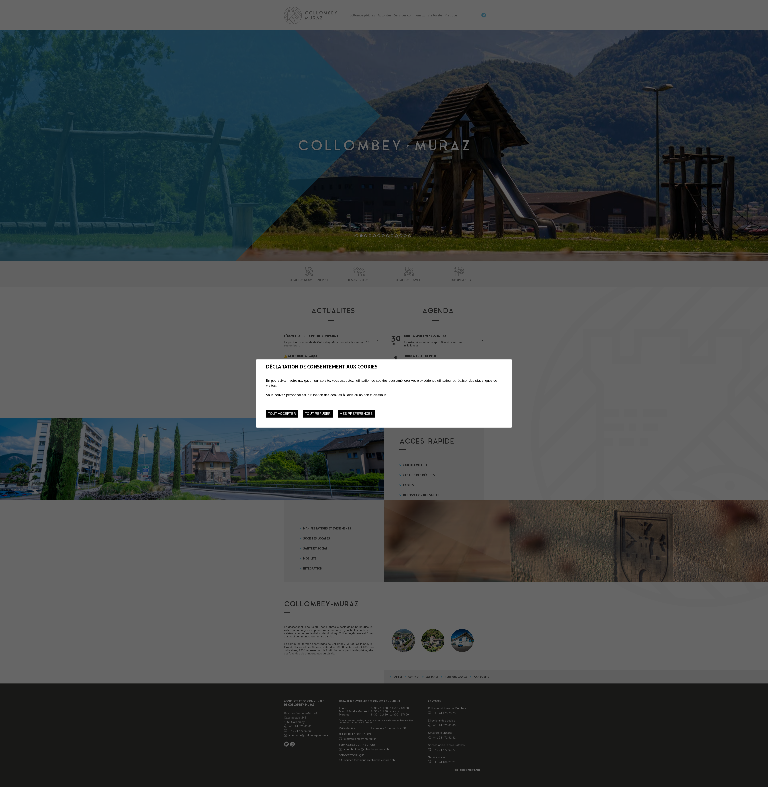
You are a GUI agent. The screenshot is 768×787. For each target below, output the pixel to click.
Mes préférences (356, 414)
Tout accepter (282, 414)
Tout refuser (318, 414)
